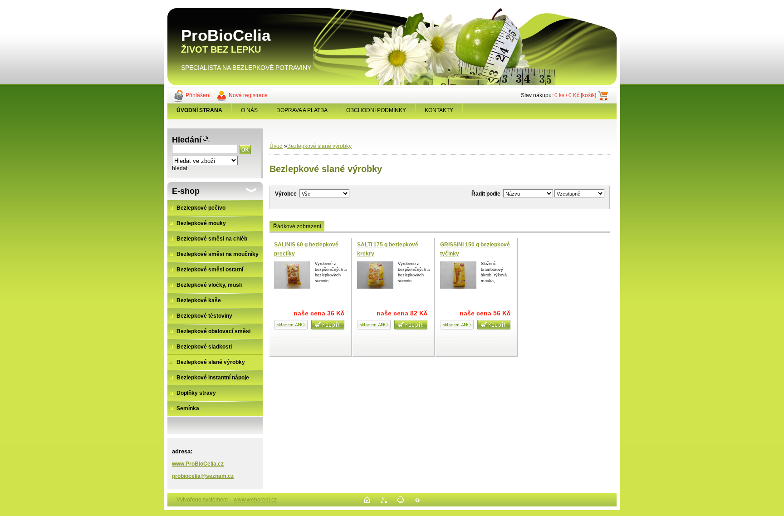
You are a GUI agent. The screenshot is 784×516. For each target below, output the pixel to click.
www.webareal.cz (255, 499)
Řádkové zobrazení (297, 226)
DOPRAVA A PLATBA (302, 110)
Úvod (276, 146)
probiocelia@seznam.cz (203, 476)
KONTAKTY (439, 110)
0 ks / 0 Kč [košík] (575, 95)
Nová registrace (248, 95)
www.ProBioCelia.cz (198, 464)
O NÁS (249, 110)
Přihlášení (198, 95)
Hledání (186, 139)
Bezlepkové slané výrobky (319, 146)
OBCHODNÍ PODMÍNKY (376, 110)
